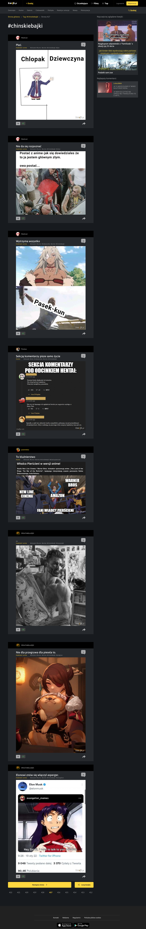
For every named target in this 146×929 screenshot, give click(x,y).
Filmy (96, 3)
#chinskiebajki (51, 48)
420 (26, 892)
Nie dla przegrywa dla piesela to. (36, 652)
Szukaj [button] (133, 10)
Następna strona (38, 885)
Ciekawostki (40, 10)
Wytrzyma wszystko (28, 241)
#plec (58, 48)
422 (10, 892)
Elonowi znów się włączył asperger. (37, 775)
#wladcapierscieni (55, 459)
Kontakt (56, 918)
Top (106, 3)
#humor (38, 48)
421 (18, 892)
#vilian (58, 149)
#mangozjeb (60, 543)
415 (66, 892)
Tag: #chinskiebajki (30, 17)
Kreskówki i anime (21, 48)
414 (74, 892)
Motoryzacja (85, 10)
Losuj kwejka (85, 885)
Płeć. (19, 44)
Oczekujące (82, 3)
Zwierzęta (11, 10)
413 (82, 892)
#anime (44, 48)
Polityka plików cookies (92, 918)
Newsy (75, 10)
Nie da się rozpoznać (28, 146)
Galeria (29, 10)
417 (50, 892)
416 (58, 892)
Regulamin (77, 918)
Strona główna (14, 17)
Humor (21, 10)
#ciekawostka (46, 244)
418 (42, 892)
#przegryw (59, 655)
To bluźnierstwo (25, 456)
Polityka (51, 10)
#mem (32, 359)
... (17, 540)
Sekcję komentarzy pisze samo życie (38, 356)
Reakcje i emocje (63, 10)
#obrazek (33, 48)
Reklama (66, 918)
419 (34, 892)
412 (90, 892)
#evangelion (60, 778)
